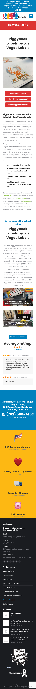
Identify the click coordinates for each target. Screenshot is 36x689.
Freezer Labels (8, 575)
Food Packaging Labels (11, 583)
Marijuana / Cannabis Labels (13, 596)
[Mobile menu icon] (31, 16)
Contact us (7, 196)
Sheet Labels (7, 579)
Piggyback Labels (9, 600)
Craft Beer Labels (9, 588)
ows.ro (20, 685)
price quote (26, 201)
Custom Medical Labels (11, 592)
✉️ (9, 8)
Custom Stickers (8, 571)
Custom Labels (20, 198)
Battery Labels (8, 604)
